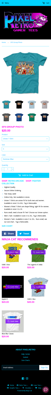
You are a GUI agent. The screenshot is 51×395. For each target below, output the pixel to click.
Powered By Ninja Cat (24, 391)
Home (4, 42)
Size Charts (25, 360)
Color (4, 155)
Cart (47, 3)
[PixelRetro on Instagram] (27, 379)
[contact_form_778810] (46, 390)
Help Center (25, 354)
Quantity (5, 165)
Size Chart (7, 226)
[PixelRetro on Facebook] (23, 379)
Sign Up (44, 367)
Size (3, 145)
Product (5, 134)
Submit (25, 357)
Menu (7, 3)
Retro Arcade (16, 181)
